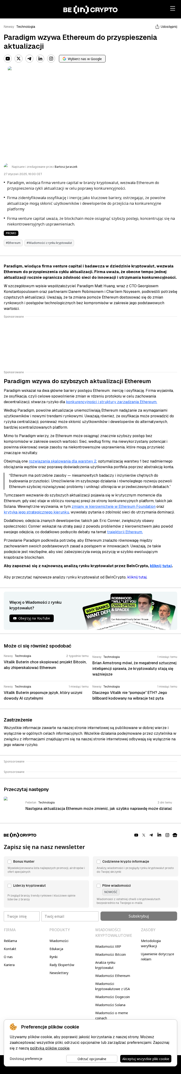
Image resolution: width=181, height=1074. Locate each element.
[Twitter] (19, 59)
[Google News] (175, 835)
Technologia (25, 27)
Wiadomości (58, 941)
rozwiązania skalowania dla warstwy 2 (62, 461)
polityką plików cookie (50, 1048)
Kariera (9, 965)
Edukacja (56, 949)
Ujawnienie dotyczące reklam (157, 956)
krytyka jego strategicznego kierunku (36, 512)
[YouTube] (8, 59)
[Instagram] (51, 59)
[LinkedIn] (40, 59)
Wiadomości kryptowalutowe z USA (112, 986)
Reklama (10, 941)
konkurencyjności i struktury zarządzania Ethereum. (111, 401)
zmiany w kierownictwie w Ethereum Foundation (114, 506)
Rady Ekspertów (61, 965)
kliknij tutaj (161, 565)
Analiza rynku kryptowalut (105, 965)
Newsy (9, 27)
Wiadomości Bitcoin (110, 954)
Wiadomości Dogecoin (112, 997)
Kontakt (10, 949)
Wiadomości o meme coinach (111, 1015)
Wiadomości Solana (110, 1005)
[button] (46, 866)
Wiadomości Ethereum (112, 975)
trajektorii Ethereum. (125, 531)
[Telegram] (29, 59)
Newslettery (58, 973)
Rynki (53, 957)
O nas (8, 957)
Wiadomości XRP (108, 946)
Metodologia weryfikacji (151, 943)
